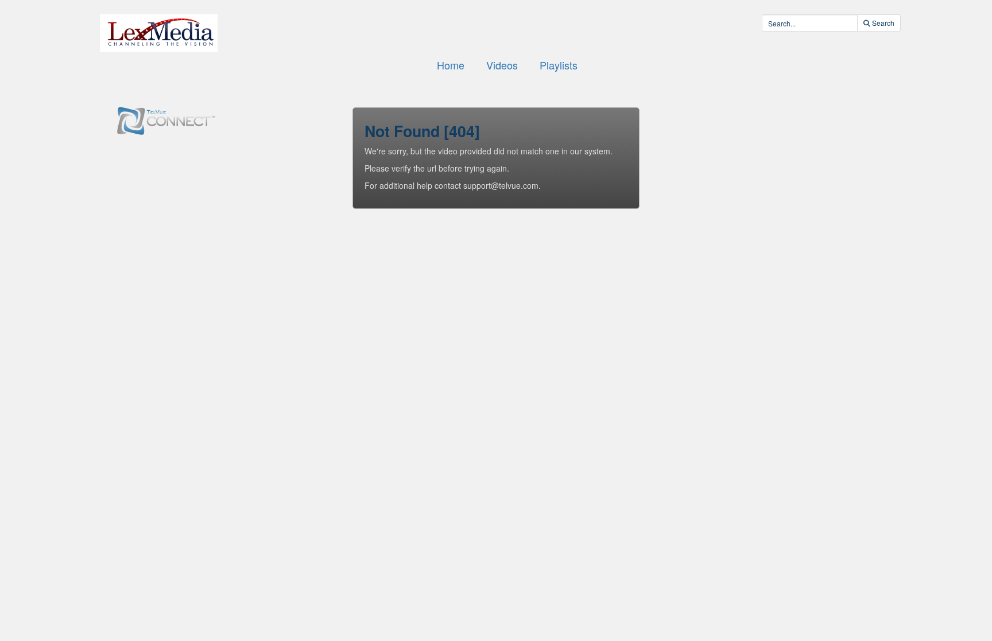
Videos (502, 64)
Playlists (559, 64)
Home (450, 64)
